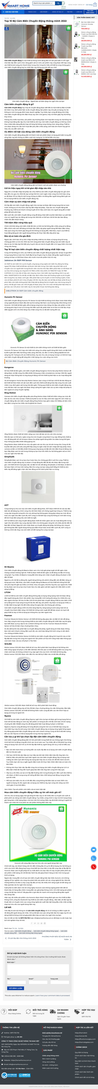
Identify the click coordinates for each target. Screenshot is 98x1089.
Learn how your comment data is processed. (52, 995)
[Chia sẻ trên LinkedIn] (44, 923)
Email (31, 979)
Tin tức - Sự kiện (9, 18)
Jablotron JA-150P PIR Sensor (18, 260)
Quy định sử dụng (81, 1052)
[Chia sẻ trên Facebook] (31, 923)
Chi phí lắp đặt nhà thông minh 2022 (21, 938)
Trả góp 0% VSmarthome (51, 1036)
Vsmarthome (22, 24)
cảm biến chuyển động (23, 931)
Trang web (54, 979)
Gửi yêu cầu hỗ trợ (49, 1042)
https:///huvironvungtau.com (85, 1039)
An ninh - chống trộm (50, 1065)
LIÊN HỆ (79, 12)
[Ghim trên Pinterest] (41, 923)
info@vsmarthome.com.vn (43, 918)
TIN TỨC (69, 12)
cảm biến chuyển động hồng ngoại (46, 931)
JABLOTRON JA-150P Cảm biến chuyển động (24, 291)
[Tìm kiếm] (58, 3)
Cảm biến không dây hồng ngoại (30, 933)
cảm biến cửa (28, 789)
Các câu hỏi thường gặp (51, 1039)
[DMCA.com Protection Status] (25, 1075)
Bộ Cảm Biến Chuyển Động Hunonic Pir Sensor (26, 361)
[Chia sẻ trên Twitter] (34, 923)
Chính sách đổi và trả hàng (84, 1077)
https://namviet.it (81, 1033)
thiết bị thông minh (16, 915)
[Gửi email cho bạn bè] (38, 923)
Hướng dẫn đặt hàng (49, 1045)
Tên (9, 979)
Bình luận (11, 962)
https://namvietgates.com (84, 1042)
